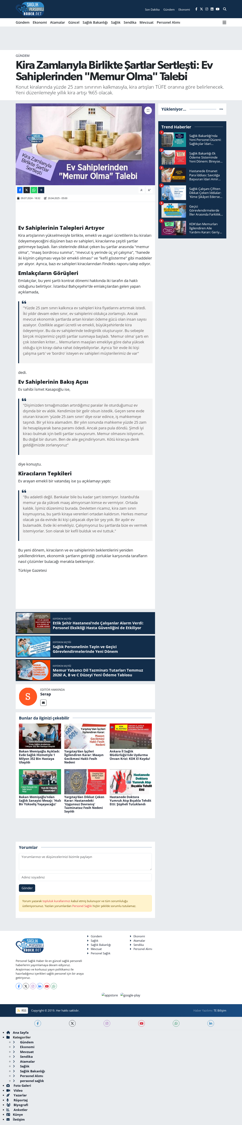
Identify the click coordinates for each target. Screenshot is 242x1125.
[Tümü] (221, 109)
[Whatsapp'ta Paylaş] (34, 190)
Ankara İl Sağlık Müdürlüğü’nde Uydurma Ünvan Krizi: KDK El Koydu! (130, 755)
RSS (23, 1010)
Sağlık (115, 22)
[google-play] (130, 995)
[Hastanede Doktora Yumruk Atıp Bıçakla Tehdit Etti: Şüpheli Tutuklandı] (131, 781)
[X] (26, 986)
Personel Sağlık (82, 906)
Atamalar (57, 22)
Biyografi (20, 1105)
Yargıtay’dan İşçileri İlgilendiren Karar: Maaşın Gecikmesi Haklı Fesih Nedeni (84, 756)
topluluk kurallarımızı (57, 901)
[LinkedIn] (40, 986)
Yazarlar (20, 1095)
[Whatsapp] (54, 986)
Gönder (27, 888)
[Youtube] (47, 986)
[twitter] (72, 1023)
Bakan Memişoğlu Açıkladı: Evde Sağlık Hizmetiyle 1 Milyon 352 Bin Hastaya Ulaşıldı (39, 756)
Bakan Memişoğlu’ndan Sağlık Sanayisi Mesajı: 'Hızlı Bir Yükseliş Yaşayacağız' (40, 800)
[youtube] (141, 1023)
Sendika (130, 22)
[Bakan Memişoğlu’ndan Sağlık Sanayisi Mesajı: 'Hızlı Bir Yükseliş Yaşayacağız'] (40, 781)
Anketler (20, 1110)
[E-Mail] (43, 703)
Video (18, 1090)
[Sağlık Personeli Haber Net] (30, 9)
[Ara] (224, 9)
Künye (18, 1114)
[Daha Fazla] (41, 190)
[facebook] (37, 1023)
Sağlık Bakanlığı (95, 22)
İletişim (19, 1119)
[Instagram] (33, 986)
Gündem (22, 22)
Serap (45, 694)
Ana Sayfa (21, 1032)
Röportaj (20, 1100)
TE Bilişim (220, 1010)
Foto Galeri (22, 1085)
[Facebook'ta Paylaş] (19, 190)
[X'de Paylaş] (26, 190)
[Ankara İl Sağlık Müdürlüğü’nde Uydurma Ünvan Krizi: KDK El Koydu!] (131, 736)
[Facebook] (19, 986)
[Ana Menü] (224, 22)
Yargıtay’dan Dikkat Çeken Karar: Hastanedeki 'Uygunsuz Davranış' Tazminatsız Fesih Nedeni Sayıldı (84, 804)
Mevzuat (147, 22)
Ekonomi (40, 22)
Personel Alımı (168, 22)
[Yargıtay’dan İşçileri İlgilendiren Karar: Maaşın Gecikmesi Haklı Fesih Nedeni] (85, 736)
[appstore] (110, 995)
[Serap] (28, 696)
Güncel (73, 22)
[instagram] (107, 1023)
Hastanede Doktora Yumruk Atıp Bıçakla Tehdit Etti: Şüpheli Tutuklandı (130, 800)
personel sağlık (31, 1081)
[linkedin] (210, 1023)
